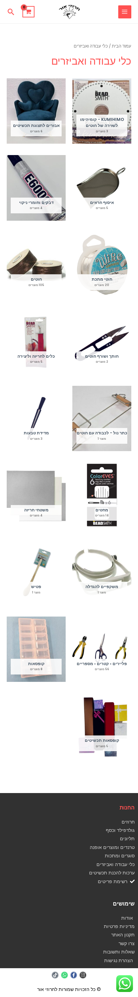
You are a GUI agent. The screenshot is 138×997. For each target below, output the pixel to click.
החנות (127, 807)
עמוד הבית (121, 46)
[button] (11, 11)
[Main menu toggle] (124, 11)
